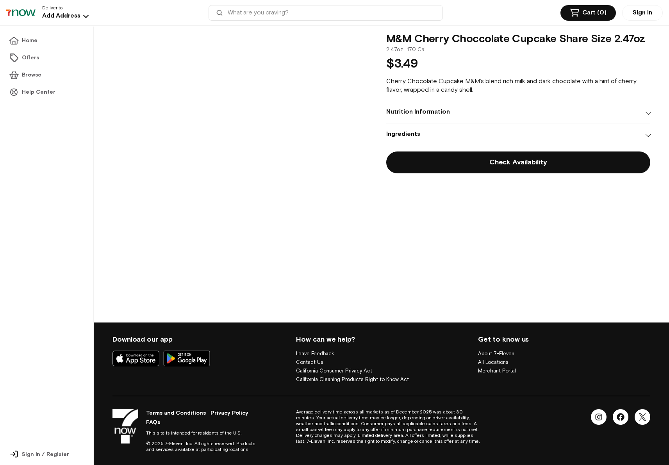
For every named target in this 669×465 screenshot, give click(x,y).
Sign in (642, 13)
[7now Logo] (125, 426)
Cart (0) (594, 13)
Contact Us (309, 354)
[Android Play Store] (186, 350)
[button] (66, 16)
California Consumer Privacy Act (334, 362)
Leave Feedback (315, 345)
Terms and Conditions (176, 413)
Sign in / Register (45, 454)
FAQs (153, 422)
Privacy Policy (229, 413)
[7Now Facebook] (620, 417)
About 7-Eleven (496, 345)
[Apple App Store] (135, 350)
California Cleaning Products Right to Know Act (352, 371)
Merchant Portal (497, 362)
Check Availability (518, 162)
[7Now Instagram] (599, 417)
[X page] (642, 417)
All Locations (493, 354)
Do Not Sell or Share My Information (338, 379)
